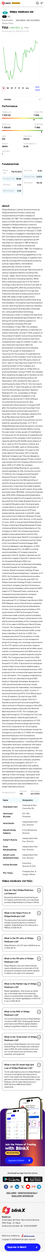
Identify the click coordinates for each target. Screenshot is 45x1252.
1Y (15, 88)
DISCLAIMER (11, 1193)
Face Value (6, 151)
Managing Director (9, 792)
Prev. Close (28, 136)
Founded (23, 791)
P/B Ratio (6, 185)
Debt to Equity (8, 191)
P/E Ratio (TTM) (9, 179)
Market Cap (5, 171)
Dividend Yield (29, 177)
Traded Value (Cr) (30, 144)
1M (12, 88)
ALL (27, 88)
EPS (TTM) (28, 171)
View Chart (37, 88)
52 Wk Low (6, 124)
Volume (5, 144)
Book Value (28, 183)
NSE (4, 16)
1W (8, 88)
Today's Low (6, 112)
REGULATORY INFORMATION (22, 1196)
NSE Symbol (35, 791)
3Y (19, 88)
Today (26, 27)
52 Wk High (39, 124)
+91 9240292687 (30, 1226)
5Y (23, 88)
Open (4, 136)
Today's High (38, 112)
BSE (9, 16)
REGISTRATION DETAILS (27, 1193)
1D (3, 88)
